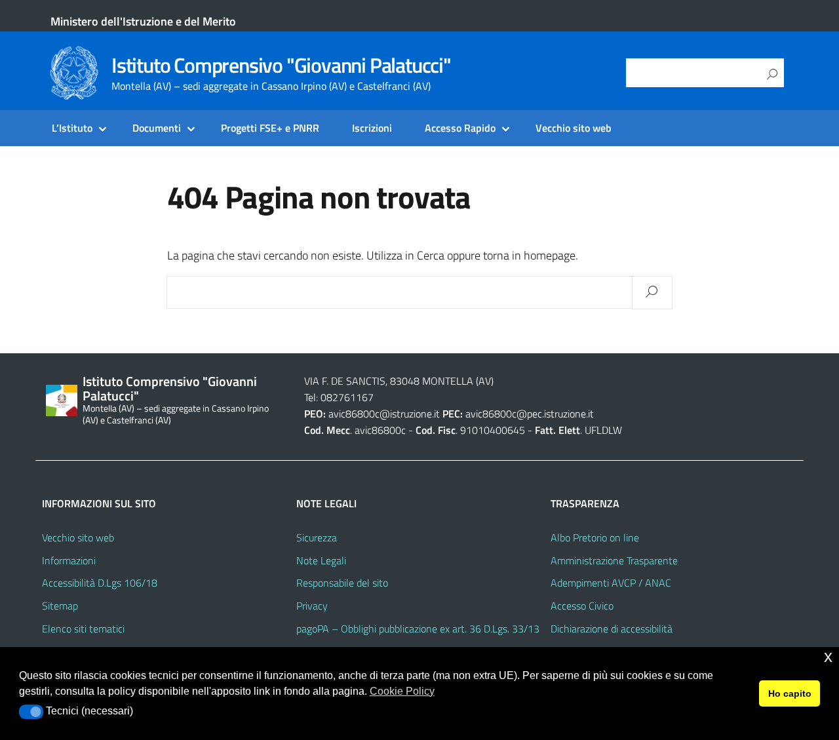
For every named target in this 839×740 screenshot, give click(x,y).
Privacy (312, 605)
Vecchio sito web (574, 128)
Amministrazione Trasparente (614, 560)
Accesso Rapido (460, 128)
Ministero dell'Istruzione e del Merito (143, 21)
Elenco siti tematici (83, 628)
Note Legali (321, 560)
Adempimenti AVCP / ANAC (611, 583)
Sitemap (60, 605)
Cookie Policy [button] (402, 691)
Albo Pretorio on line (595, 537)
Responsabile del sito (342, 583)
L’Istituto (72, 128)
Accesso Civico (582, 605)
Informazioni (69, 560)
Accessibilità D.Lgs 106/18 (99, 583)
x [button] (828, 656)
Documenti (156, 128)
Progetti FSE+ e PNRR (270, 128)
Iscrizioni (372, 128)
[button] (31, 712)
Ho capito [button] (789, 693)
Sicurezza (316, 537)
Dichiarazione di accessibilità (612, 628)
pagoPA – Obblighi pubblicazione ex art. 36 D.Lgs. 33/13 (417, 628)
